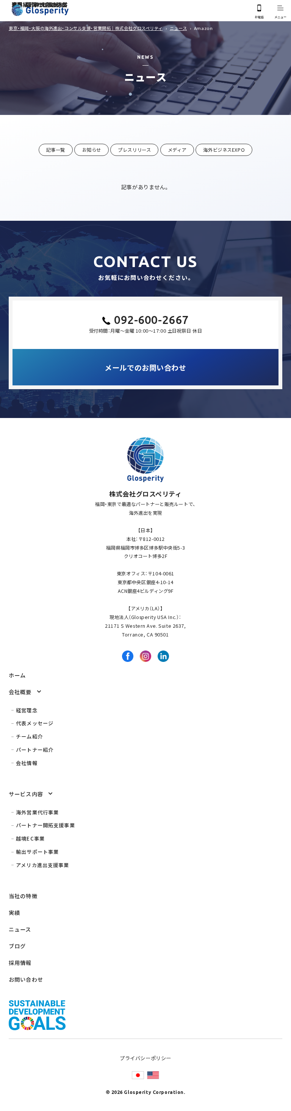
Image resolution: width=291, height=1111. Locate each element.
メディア (177, 149)
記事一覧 (55, 149)
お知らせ (91, 149)
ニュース (20, 929)
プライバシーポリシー (145, 1058)
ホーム (17, 675)
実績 (14, 912)
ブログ (17, 946)
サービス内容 (26, 794)
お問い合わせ (26, 979)
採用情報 (20, 962)
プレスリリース (134, 149)
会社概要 (20, 692)
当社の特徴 (23, 896)
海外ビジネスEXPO (224, 149)
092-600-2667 (151, 319)
